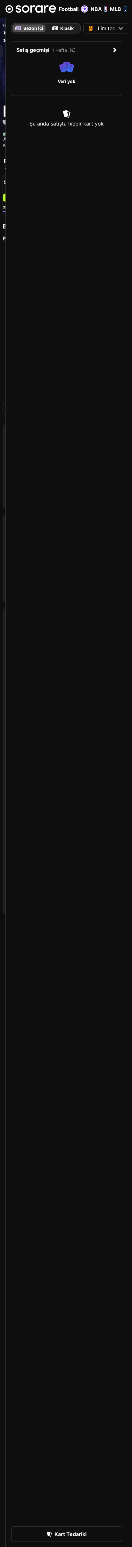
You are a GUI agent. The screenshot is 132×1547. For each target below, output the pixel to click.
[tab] (63, 28)
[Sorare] (30, 9)
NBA (96, 9)
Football (68, 9)
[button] (106, 28)
